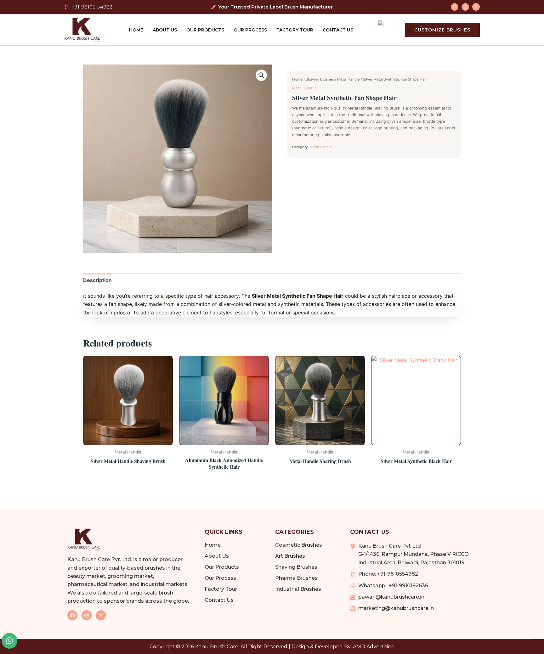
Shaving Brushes (320, 79)
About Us (165, 30)
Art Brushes (290, 556)
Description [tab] (97, 280)
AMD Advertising (374, 647)
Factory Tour (294, 30)
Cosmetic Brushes (298, 545)
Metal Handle (348, 79)
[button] (261, 75)
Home (136, 30)
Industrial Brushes (298, 589)
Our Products (205, 30)
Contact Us (338, 30)
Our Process (250, 30)
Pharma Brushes (296, 578)
